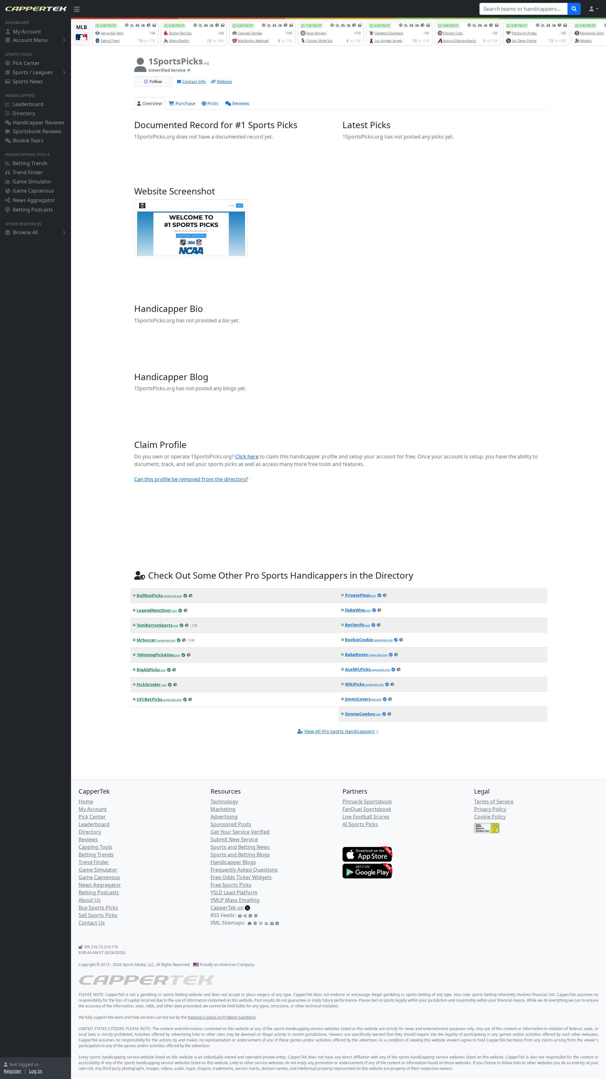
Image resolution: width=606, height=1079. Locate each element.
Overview (152, 103)
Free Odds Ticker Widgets (241, 877)
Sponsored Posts (231, 824)
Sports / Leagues (33, 72)
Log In (35, 1071)
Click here (246, 456)
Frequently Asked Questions (244, 869)
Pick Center (26, 63)
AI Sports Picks (360, 824)
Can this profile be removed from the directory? (191, 479)
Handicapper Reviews (38, 122)
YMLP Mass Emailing (235, 900)
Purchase (184, 103)
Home (86, 801)
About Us (90, 900)
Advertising (224, 816)
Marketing (223, 809)
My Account (27, 31)
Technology (224, 801)
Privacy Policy (490, 809)
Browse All (25, 232)
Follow (156, 81)
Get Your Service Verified (240, 831)
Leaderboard (28, 104)
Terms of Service (494, 801)
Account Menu (30, 40)
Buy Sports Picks (98, 907)
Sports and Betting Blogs (240, 854)
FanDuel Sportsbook (366, 809)
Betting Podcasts (33, 209)
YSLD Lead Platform (234, 892)
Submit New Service (234, 839)
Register (12, 1071)
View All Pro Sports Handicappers (339, 731)
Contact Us (92, 922)
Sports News (28, 81)
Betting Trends (30, 163)
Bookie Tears (28, 140)
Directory (24, 113)
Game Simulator (32, 181)
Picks (212, 103)
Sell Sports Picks (98, 915)
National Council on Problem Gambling (221, 1017)
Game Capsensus (33, 190)
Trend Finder (28, 172)
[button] (593, 9)
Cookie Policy (490, 816)
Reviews (240, 103)
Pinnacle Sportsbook (367, 801)
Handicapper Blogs (233, 862)
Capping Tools (95, 847)
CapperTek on (227, 907)
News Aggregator (34, 200)
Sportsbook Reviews (37, 131)
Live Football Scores (365, 816)
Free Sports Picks (231, 884)
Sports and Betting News (240, 847)
